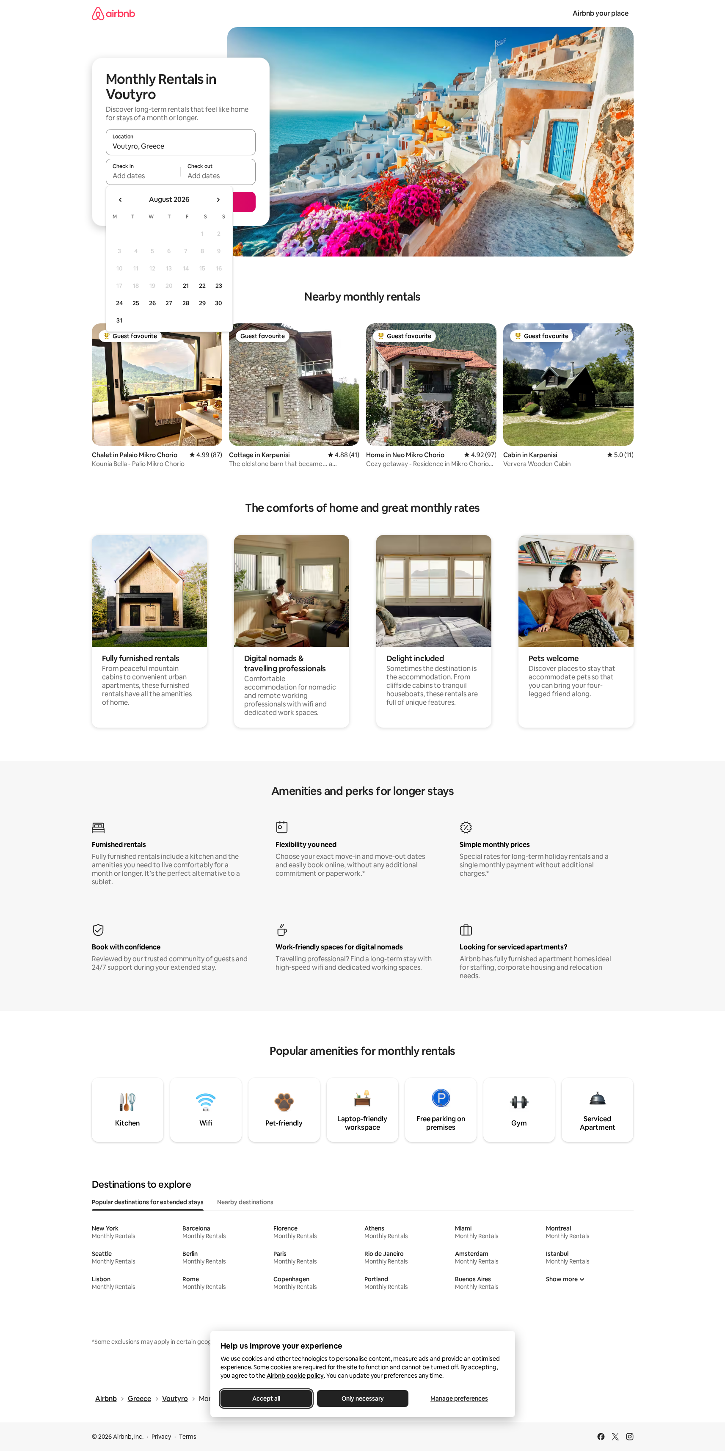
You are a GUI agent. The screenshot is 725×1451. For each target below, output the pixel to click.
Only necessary (363, 1398)
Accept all (266, 1398)
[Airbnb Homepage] (113, 13)
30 (218, 303)
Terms (187, 1436)
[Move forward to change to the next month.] (218, 199)
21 (186, 286)
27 (168, 303)
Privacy (161, 1436)
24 (119, 303)
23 (218, 286)
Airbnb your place (601, 13)
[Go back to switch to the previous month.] (120, 199)
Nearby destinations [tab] (245, 1202)
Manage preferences (459, 1398)
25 (135, 303)
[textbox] (143, 176)
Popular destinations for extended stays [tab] (148, 1202)
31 (119, 320)
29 (202, 303)
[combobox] (181, 146)
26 (152, 303)
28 (185, 303)
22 (202, 286)
